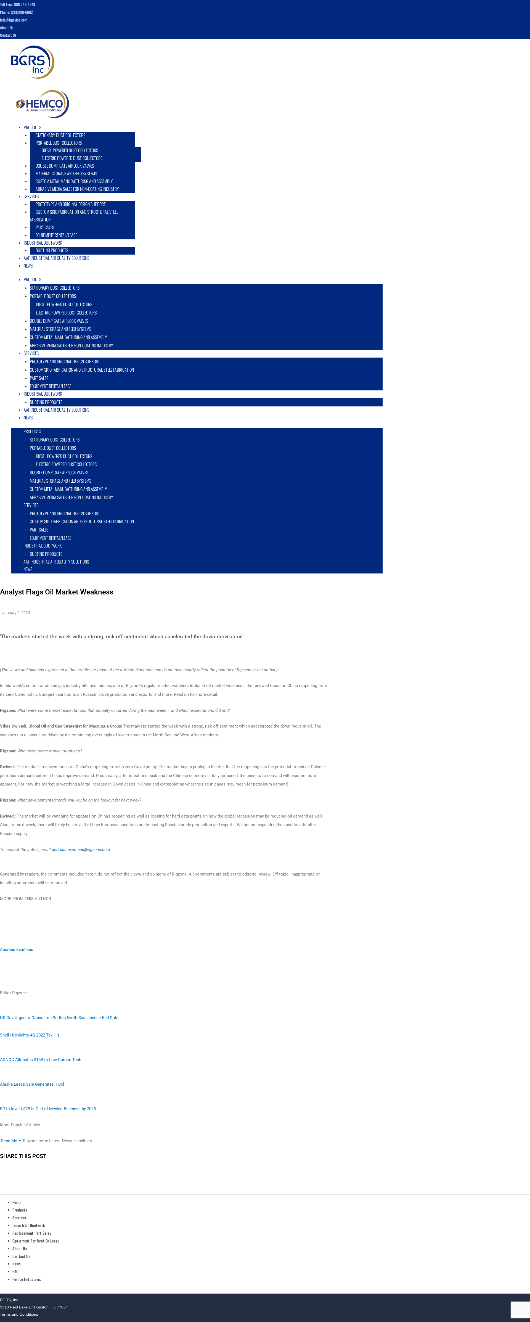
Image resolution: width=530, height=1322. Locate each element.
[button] (198, 128)
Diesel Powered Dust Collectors (70, 150)
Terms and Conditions (19, 1314)
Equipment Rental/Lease (50, 538)
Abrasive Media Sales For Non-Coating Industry (77, 189)
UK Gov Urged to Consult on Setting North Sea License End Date (59, 1017)
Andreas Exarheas (16, 949)
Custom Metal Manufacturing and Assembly (74, 181)
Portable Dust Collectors (59, 142)
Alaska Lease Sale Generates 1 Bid (32, 1084)
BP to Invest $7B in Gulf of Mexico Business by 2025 (48, 1108)
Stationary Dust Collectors (60, 135)
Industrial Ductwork (43, 242)
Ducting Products (46, 554)
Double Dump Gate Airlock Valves (65, 165)
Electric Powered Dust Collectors (72, 158)
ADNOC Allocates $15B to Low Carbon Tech (40, 1059)
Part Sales (45, 227)
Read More (11, 1140)
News (28, 265)
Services (31, 196)
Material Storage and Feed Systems (66, 173)
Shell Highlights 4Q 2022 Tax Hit (29, 1035)
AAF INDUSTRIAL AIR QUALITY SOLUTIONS (56, 258)
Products (32, 127)
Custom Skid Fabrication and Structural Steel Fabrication (74, 215)
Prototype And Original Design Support (71, 204)
